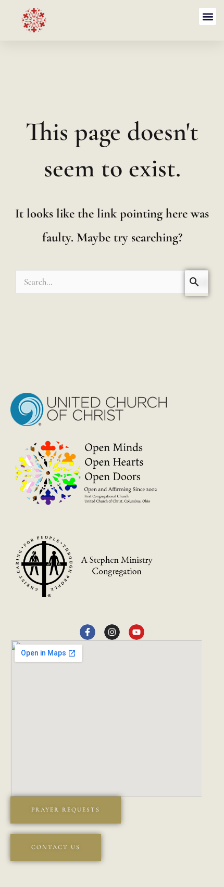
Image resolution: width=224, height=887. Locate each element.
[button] (207, 16)
